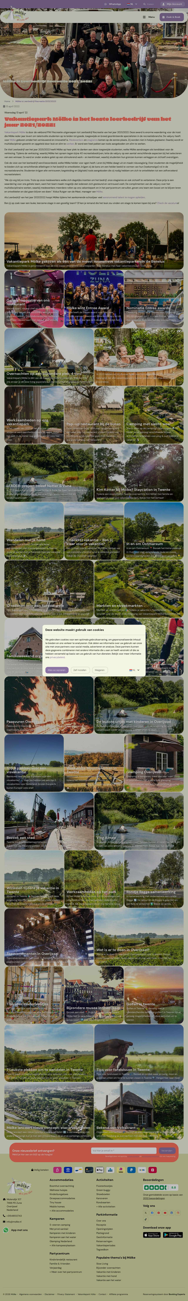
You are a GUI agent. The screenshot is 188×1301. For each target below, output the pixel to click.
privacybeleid (57, 657)
